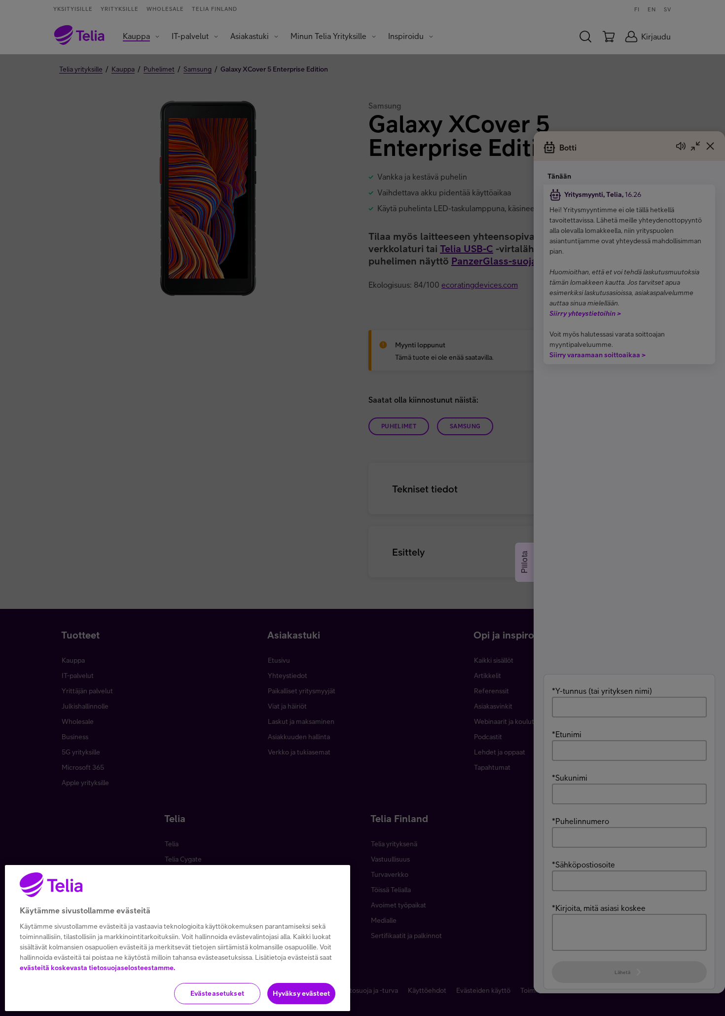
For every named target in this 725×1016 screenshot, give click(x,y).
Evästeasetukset (217, 993)
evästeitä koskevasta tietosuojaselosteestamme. (97, 968)
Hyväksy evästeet (301, 993)
